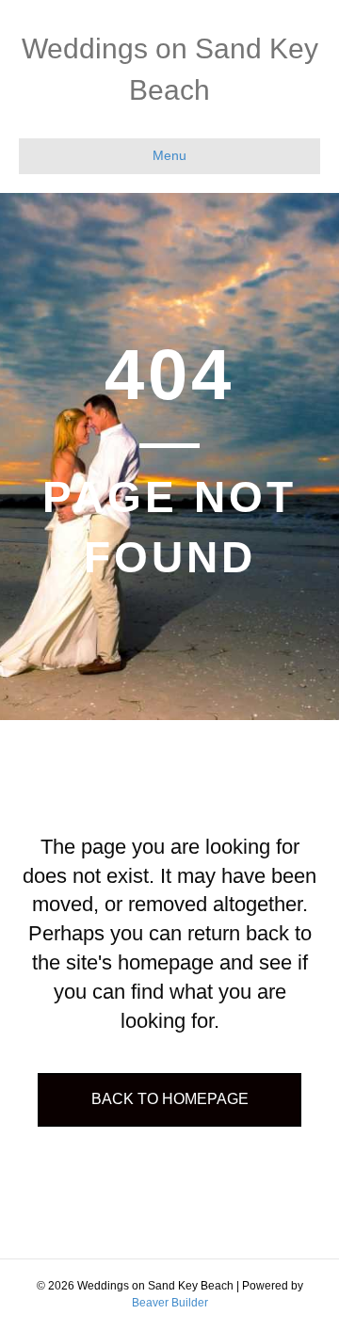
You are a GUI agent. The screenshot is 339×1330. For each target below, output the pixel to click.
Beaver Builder (170, 1302)
